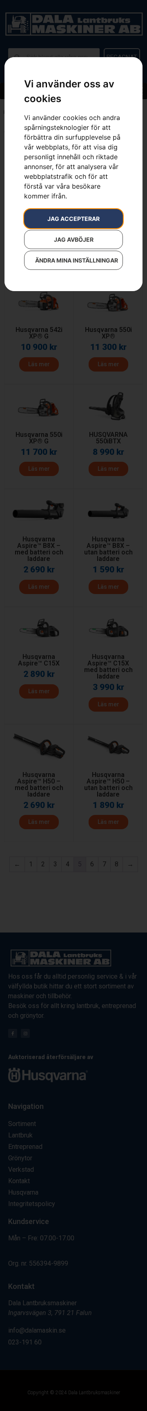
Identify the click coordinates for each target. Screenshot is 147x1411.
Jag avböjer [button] (74, 239)
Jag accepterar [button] (73, 218)
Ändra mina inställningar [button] (76, 260)
